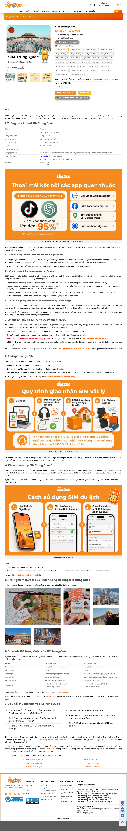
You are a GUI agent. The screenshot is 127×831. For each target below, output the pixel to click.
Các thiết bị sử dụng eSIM (48, 796)
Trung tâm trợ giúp (46, 799)
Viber (122, 805)
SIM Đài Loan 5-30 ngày (33, 767)
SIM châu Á (49, 749)
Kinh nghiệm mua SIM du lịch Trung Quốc (74, 349)
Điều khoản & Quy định (67, 785)
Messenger (122, 818)
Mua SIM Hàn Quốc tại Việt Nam (34, 760)
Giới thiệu (29, 785)
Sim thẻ (19, 17)
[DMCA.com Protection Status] (32, 801)
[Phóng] (7, 69)
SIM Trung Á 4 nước (93, 767)
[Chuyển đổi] (7, 710)
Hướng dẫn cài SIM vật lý (48, 790)
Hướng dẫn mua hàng (47, 788)
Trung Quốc (44, 156)
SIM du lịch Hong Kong (34, 763)
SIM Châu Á (35, 11)
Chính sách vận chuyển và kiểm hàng (67, 788)
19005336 (105, 6)
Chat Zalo (122, 811)
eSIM (118, 11)
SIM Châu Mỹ (56, 11)
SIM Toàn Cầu (90, 11)
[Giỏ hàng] (90, 4)
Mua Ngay (84, 93)
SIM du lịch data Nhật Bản (93, 760)
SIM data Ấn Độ (93, 763)
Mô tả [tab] (7, 109)
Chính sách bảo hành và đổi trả (94, 339)
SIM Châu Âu (46, 11)
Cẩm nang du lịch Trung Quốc (51, 740)
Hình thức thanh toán (66, 801)
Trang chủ (9, 17)
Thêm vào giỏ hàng (65, 93)
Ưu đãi (28, 790)
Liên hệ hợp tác (30, 788)
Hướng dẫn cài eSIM (47, 793)
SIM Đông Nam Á (23, 11)
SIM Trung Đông (78, 11)
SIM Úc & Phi (67, 11)
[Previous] (8, 47)
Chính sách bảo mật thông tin (66, 797)
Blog (27, 793)
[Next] (48, 47)
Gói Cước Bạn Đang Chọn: (64, 46)
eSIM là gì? (51, 696)
